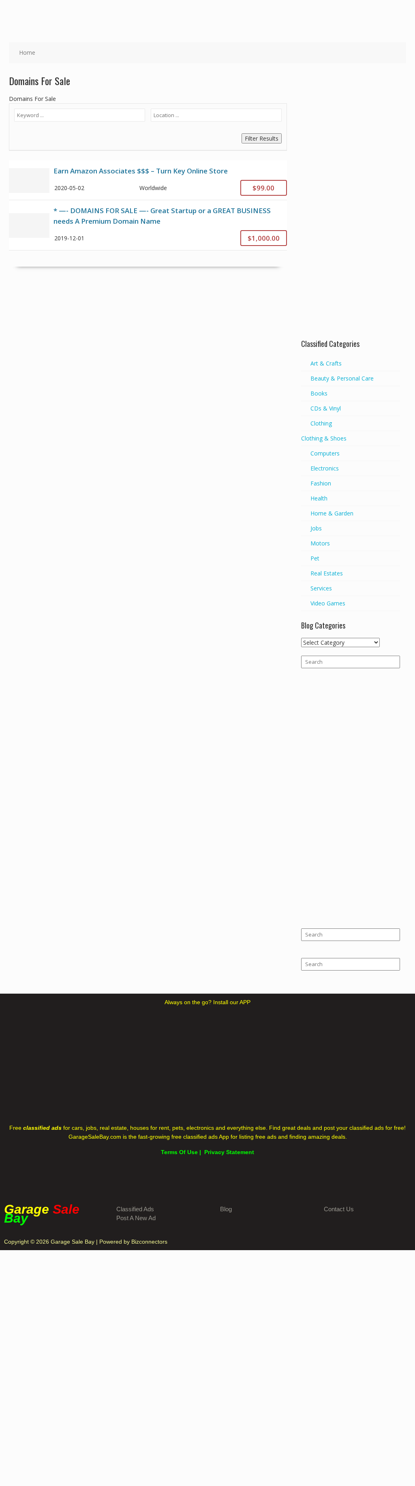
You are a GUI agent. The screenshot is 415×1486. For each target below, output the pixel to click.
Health (318, 498)
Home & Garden (331, 513)
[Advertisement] (350, 207)
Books (318, 393)
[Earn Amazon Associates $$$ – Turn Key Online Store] (148, 180)
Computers (325, 453)
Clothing (321, 423)
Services (321, 588)
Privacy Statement (229, 1152)
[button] (402, 12)
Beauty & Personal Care (342, 378)
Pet (314, 558)
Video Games (327, 603)
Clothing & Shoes (324, 438)
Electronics (324, 468)
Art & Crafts (326, 363)
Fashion (320, 483)
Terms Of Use (179, 1152)
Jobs (316, 528)
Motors (320, 543)
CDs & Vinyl (325, 408)
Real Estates (326, 573)
